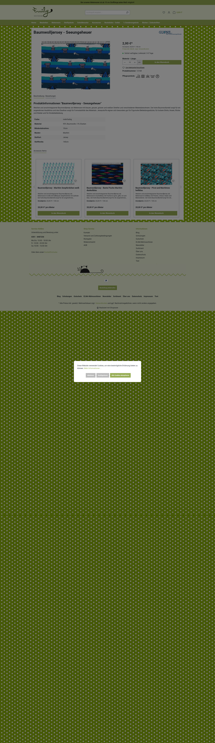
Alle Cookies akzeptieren (120, 375)
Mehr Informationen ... (92, 368)
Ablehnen (90, 375)
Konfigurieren (103, 375)
